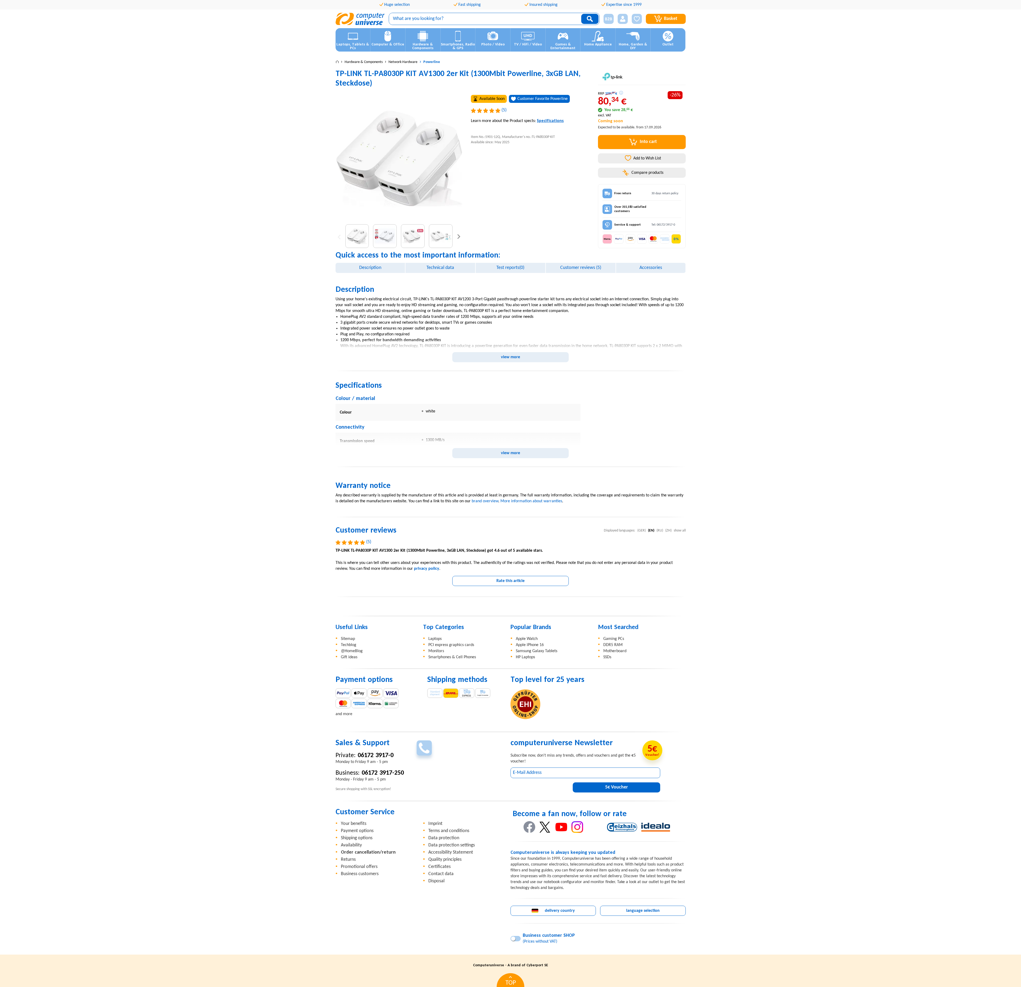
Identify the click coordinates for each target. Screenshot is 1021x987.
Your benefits (353, 823)
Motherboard (614, 651)
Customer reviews (580, 267)
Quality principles (445, 859)
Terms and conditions (448, 830)
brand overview (485, 501)
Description (370, 267)
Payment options (357, 830)
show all (680, 531)
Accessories (650, 267)
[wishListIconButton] (637, 19)
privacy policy (426, 569)
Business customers (360, 873)
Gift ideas (349, 657)
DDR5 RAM (613, 645)
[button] (607, 19)
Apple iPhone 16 (530, 645)
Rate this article (510, 581)
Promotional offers (359, 866)
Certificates (439, 866)
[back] (339, 236)
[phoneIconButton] (424, 748)
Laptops (435, 639)
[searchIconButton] (590, 19)
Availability (351, 845)
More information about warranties (531, 501)
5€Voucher (616, 787)
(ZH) (668, 531)
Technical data (440, 267)
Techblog (348, 645)
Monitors (436, 651)
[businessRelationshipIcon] (609, 19)
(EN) (651, 531)
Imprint (435, 823)
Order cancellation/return (368, 852)
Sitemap (348, 639)
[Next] (458, 236)
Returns (348, 859)
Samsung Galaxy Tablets (536, 651)
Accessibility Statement (450, 852)
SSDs (607, 657)
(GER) (641, 531)
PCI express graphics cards (451, 645)
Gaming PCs (613, 639)
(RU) (659, 531)
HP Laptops (525, 657)
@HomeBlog (352, 651)
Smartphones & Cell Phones (452, 657)
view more (510, 357)
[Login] (623, 19)
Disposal (436, 881)
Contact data (441, 873)
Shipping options (357, 838)
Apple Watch (527, 639)
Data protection (443, 838)
